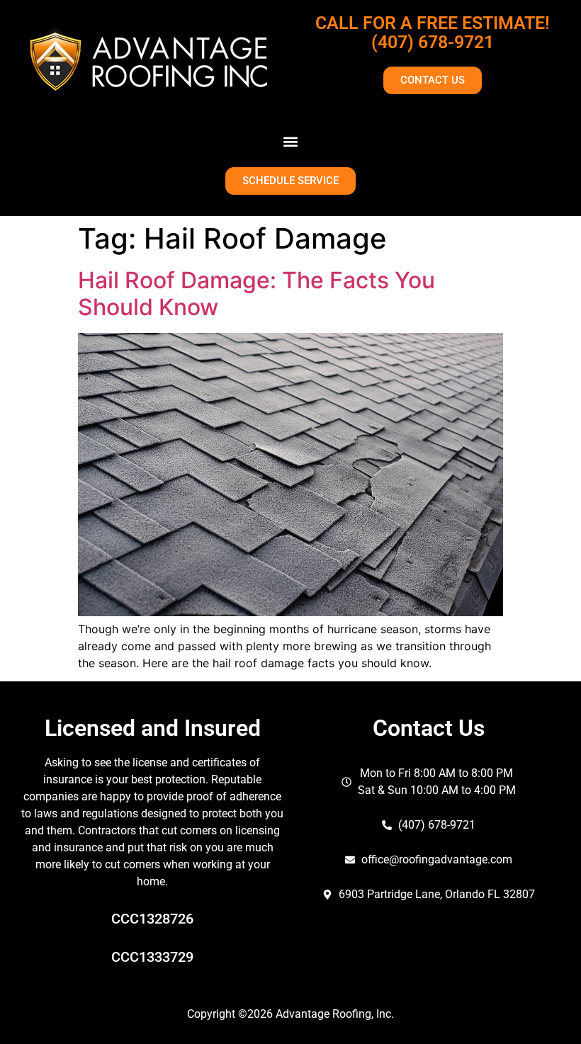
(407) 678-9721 (432, 42)
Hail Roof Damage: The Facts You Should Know (256, 293)
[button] (291, 141)
